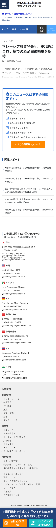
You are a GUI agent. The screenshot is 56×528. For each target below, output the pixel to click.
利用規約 (7, 491)
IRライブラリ (9, 444)
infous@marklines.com (14, 276)
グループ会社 (9, 413)
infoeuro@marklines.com (15, 309)
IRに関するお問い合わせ (14, 451)
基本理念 (7, 402)
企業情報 (6, 389)
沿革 (5, 416)
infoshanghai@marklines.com (17, 325)
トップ (5, 29)
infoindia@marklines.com (15, 377)
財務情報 (7, 440)
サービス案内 (9, 488)
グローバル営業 (10, 461)
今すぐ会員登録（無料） (27, 144)
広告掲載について (11, 495)
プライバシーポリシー (13, 474)
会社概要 (7, 406)
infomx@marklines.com (14, 293)
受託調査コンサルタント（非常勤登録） (21, 468)
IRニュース (8, 430)
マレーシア (8, 41)
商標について (9, 477)
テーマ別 (24, 29)
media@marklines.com (14, 259)
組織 (5, 409)
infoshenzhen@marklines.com (17, 342)
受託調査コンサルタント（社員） (18, 464)
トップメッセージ (11, 399)
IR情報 (5, 426)
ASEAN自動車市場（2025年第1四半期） (23, 168)
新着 (14, 29)
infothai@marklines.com (15, 359)
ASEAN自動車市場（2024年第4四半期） (23, 178)
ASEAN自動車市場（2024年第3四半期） (23, 209)
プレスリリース (10, 420)
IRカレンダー (9, 447)
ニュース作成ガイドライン (15, 481)
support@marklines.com (15, 255)
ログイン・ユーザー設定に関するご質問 (21, 484)
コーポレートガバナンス (14, 437)
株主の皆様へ (9, 433)
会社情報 (6, 395)
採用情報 (6, 457)
